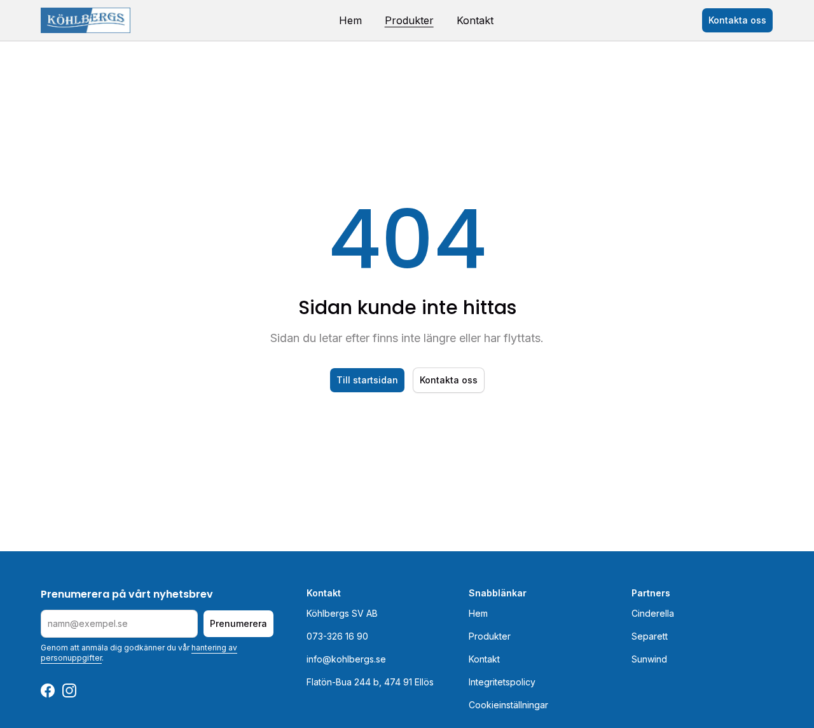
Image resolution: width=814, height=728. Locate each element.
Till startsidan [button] (367, 379)
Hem (350, 20)
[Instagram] (69, 690)
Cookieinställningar (508, 704)
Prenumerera (238, 623)
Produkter (409, 20)
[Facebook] (48, 690)
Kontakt (475, 20)
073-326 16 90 (337, 636)
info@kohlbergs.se (346, 659)
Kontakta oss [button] (737, 20)
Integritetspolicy (502, 681)
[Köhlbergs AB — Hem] (85, 20)
